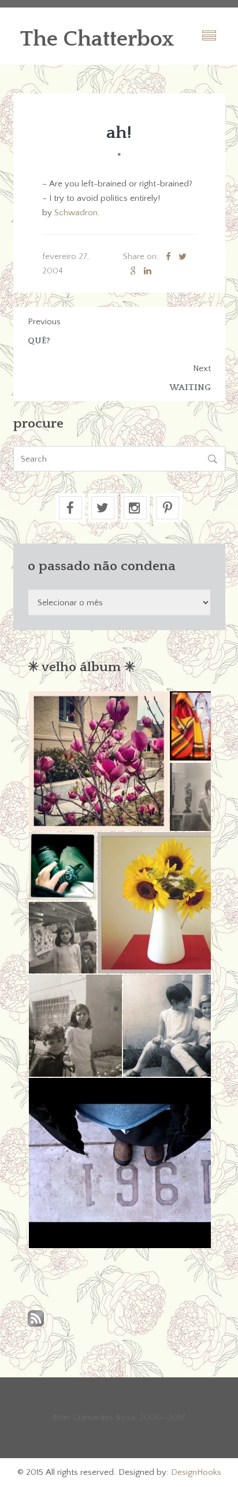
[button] (98, 761)
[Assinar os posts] (36, 1319)
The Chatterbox (97, 39)
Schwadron (76, 213)
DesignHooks (196, 1472)
